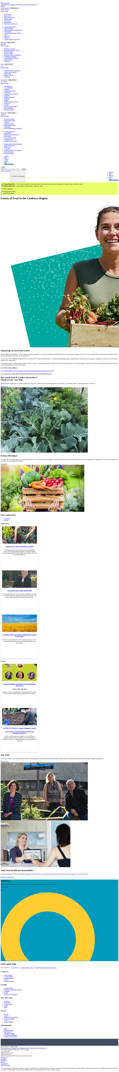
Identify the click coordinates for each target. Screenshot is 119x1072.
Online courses (8, 19)
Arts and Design (8, 988)
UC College (7, 20)
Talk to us (7, 38)
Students (6, 156)
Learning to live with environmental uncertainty (19, 546)
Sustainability (8, 133)
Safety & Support (9, 164)
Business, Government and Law (13, 989)
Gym (5, 1020)
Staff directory (8, 1032)
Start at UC (7, 36)
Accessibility (4, 1063)
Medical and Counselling (11, 1017)
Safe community (8, 108)
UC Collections (8, 87)
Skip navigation (5, 3)
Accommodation (8, 1022)
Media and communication (11, 134)
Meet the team (4, 761)
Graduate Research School (11, 58)
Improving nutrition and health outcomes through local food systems (19, 684)
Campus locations (9, 123)
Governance (7, 136)
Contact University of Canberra (12, 150)
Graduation (7, 127)
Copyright (3, 1059)
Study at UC (7, 16)
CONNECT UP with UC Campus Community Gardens (19, 728)
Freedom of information (10, 1035)
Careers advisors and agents (11, 39)
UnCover (6, 1001)
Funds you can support (10, 72)
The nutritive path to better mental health (19, 590)
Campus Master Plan (10, 91)
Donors (6, 980)
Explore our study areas (7, 877)
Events (6, 1006)
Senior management (9, 120)
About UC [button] (4, 112)
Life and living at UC (10, 27)
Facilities (6, 89)
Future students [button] (5, 8)
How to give (7, 73)
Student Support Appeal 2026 (12, 70)
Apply (6, 34)
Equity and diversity (9, 145)
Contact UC (4, 1057)
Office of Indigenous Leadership (13, 128)
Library (6, 161)
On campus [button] (4, 80)
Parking (6, 100)
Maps (5, 162)
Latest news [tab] (7, 518)
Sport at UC (7, 103)
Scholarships (7, 31)
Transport (6, 98)
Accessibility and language (17, 176)
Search (2, 169)
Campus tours (8, 86)
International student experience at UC (46, 967)
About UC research (9, 48)
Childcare (6, 95)
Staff (5, 158)
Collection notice (5, 1065)
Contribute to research (10, 56)
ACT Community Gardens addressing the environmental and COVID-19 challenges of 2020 (26, 374)
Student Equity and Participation (13, 144)
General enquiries (9, 981)
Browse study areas (9, 17)
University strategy (9, 119)
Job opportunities (9, 1030)
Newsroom (7, 1002)
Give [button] (2, 64)
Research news (8, 59)
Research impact (8, 52)
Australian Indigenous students (12, 33)
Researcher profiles (9, 1033)
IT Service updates (9, 1019)
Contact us (7, 61)
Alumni (6, 159)
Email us (3, 890)
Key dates (7, 148)
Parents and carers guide (11, 23)
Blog (5, 1007)
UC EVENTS (15, 967)
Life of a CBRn (8, 53)
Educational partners (9, 125)
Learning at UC (8, 139)
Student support (8, 28)
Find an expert (8, 1004)
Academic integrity (9, 131)
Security (6, 105)
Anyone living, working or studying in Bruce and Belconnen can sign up (19, 732)
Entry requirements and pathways (13, 30)
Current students (8, 976)
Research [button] (3, 42)
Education (7, 991)
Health (6, 993)
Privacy (3, 1062)
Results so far (4, 386)
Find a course (4, 11)
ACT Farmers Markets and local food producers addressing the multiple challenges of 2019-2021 (27, 371)
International (7, 22)
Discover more (5, 45)
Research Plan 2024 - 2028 (11, 50)
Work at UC (7, 147)
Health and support (9, 97)
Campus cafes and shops (11, 94)
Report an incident (9, 109)
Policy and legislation (10, 137)
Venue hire (7, 92)
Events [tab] (6, 520)
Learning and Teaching (10, 141)
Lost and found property (11, 106)
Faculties (6, 122)
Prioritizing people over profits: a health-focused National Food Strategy (19, 635)
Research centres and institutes (12, 55)
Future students (8, 975)
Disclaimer (4, 1060)
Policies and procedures (10, 1036)
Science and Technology (11, 994)
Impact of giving (8, 75)
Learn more (4, 464)
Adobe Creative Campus (11, 102)
